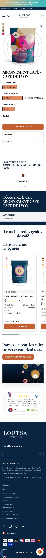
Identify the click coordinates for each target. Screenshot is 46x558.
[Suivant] (43, 3)
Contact (5, 485)
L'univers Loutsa (26, 8)
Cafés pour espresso (10, 518)
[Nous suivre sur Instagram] (10, 526)
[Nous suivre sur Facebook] (4, 526)
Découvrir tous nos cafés (18, 357)
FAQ (4, 489)
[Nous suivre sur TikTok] (16, 526)
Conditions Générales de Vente (10, 499)
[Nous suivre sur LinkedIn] (23, 526)
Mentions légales (9, 493)
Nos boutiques (5, 8)
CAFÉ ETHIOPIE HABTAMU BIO (18, 296)
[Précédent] (2, 3)
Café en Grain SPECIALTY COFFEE (10, 512)
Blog (15, 8)
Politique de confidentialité (8, 505)
